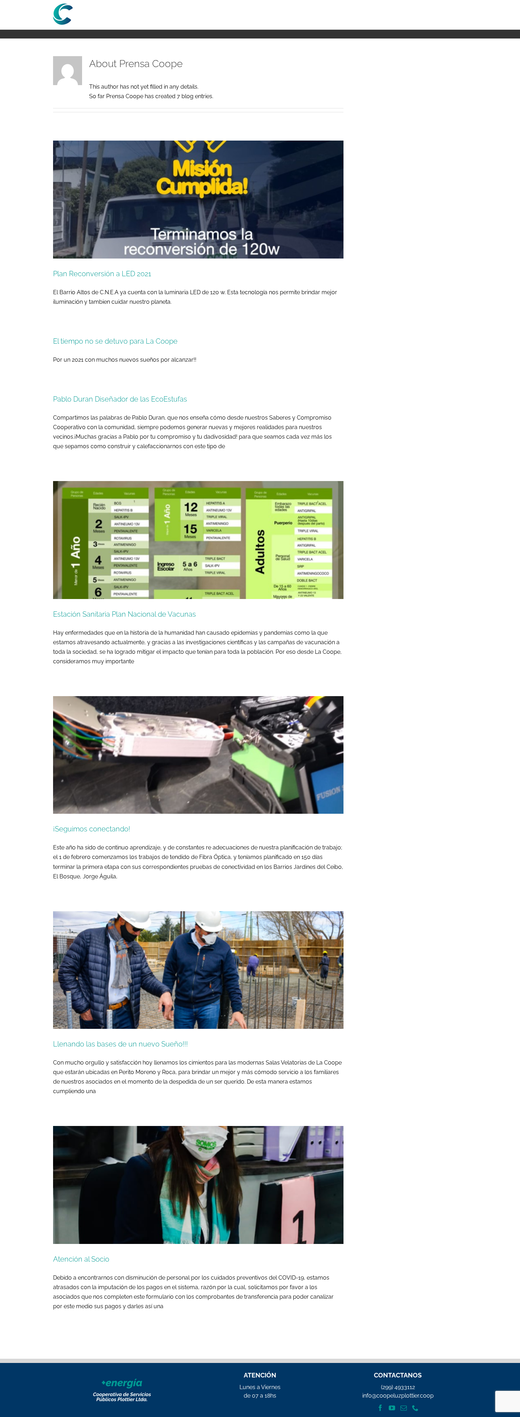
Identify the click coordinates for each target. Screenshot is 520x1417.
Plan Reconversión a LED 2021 (102, 273)
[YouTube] (392, 1408)
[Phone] (415, 1408)
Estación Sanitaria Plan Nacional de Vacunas (124, 614)
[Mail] (403, 1408)
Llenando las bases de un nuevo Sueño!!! (120, 1044)
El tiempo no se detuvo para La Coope (115, 341)
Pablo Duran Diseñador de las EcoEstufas (120, 399)
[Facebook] (380, 1408)
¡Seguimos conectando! (91, 829)
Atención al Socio (81, 1259)
